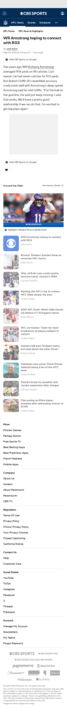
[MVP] (55, 671)
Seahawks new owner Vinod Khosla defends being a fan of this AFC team (41, 367)
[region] (33, 210)
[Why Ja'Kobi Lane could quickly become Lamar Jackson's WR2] (11, 279)
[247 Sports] (23, 665)
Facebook (9, 595)
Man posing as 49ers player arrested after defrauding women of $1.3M (42, 403)
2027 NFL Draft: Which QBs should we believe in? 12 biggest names (42, 311)
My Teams (9, 637)
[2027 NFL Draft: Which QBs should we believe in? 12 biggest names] (11, 316)
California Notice (13, 544)
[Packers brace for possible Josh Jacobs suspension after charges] (11, 388)
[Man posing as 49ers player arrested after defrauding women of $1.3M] (11, 406)
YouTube (8, 578)
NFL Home (9, 31)
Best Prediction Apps (15, 453)
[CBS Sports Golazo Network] (33, 659)
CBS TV (8, 501)
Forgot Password (13, 643)
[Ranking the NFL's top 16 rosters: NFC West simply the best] (11, 298)
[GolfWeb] (43, 679)
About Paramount (13, 489)
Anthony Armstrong (41, 67)
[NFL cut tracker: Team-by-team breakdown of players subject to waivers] (11, 334)
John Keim (12, 48)
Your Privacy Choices (15, 532)
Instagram (9, 589)
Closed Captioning (14, 538)
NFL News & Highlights (31, 31)
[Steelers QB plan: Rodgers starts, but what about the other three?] (11, 352)
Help (6, 558)
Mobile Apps (10, 464)
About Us (8, 478)
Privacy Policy (11, 521)
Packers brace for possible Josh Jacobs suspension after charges (40, 384)
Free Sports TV (12, 441)
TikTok (7, 583)
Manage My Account (15, 626)
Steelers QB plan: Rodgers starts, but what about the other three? (40, 347)
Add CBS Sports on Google (22, 59)
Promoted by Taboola (51, 185)
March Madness (12, 458)
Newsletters (10, 632)
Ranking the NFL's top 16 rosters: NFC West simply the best (40, 293)
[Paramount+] (15, 672)
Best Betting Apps (14, 447)
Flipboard (9, 612)
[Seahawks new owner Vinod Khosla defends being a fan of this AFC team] (11, 370)
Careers (8, 484)
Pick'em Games (12, 430)
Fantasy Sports (12, 436)
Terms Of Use (11, 515)
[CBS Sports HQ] (48, 653)
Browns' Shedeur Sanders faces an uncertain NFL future (41, 257)
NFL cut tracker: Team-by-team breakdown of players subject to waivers (40, 331)
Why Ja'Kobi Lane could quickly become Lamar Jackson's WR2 (40, 275)
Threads (8, 606)
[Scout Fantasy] (24, 679)
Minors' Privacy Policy (16, 527)
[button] (4, 13)
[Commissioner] (37, 671)
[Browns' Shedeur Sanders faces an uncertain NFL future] (11, 261)
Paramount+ (10, 495)
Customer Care (12, 563)
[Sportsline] (46, 665)
